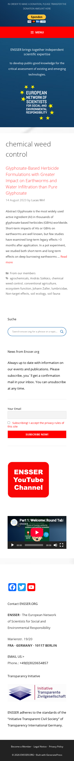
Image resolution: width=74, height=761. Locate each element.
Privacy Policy (56, 746)
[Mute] (55, 545)
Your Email (14, 409)
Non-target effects (17, 293)
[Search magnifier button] (62, 331)
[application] (37, 532)
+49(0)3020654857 (34, 663)
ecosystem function (18, 288)
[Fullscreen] (61, 545)
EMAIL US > (16, 656)
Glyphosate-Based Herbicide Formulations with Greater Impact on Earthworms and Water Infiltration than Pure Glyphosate (32, 180)
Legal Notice (40, 746)
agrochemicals (19, 278)
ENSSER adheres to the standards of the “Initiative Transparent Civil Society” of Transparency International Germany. (37, 718)
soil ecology (38, 293)
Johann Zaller (41, 288)
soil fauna (53, 293)
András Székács (40, 278)
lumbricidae (59, 288)
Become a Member (21, 746)
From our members (22, 273)
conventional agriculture (40, 283)
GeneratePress (54, 754)
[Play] (12, 545)
